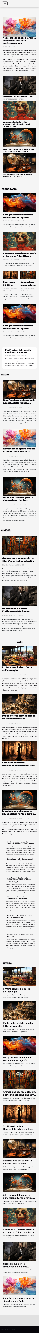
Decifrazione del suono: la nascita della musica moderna (17, 176)
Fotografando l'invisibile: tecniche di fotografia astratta (18, 217)
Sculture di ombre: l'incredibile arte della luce (18, 351)
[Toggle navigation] (5, 3)
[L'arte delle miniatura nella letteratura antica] (19, 704)
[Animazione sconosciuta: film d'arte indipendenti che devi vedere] (28, 275)
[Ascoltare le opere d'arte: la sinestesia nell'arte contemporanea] (19, 27)
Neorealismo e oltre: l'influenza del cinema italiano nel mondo (18, 98)
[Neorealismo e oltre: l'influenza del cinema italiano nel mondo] (19, 85)
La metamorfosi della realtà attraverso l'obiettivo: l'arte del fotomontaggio (16, 124)
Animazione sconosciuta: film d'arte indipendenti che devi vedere (18, 561)
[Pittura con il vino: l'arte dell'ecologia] (19, 656)
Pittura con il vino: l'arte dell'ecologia (17, 669)
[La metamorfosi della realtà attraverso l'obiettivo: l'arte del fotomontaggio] (19, 110)
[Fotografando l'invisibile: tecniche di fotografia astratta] (19, 202)
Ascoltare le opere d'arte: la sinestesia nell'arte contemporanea (19, 40)
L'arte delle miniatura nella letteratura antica (18, 717)
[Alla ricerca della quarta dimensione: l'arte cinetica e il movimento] (19, 137)
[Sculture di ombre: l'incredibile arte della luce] (10, 274)
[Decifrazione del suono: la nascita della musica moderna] (19, 163)
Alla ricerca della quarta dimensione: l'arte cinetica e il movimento (18, 150)
